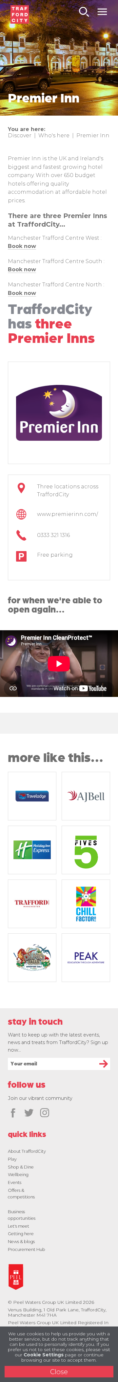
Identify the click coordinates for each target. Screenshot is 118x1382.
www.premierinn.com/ (67, 514)
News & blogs (21, 1241)
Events (14, 1182)
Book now (22, 269)
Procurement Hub (26, 1249)
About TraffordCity (27, 1151)
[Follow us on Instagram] (44, 1113)
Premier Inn (92, 135)
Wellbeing (18, 1174)
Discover (19, 135)
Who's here (53, 135)
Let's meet (18, 1226)
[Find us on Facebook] (13, 1113)
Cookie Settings (44, 1354)
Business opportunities (21, 1215)
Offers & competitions (21, 1193)
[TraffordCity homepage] (19, 14)
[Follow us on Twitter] (29, 1113)
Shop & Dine (21, 1167)
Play (12, 1159)
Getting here (21, 1233)
